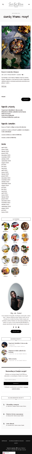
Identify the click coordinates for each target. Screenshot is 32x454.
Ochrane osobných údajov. (16, 234)
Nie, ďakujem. (16, 449)
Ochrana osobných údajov (16, 240)
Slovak (7, 452)
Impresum (4, 240)
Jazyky (16, 244)
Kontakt (27, 240)
